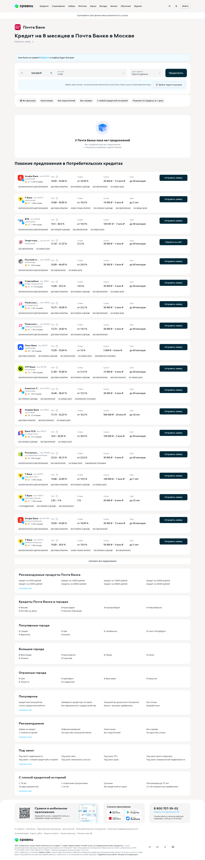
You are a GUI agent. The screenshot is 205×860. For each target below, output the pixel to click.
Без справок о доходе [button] (80, 187)
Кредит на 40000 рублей (115, 584)
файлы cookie (44, 852)
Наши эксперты (51, 833)
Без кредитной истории (115, 786)
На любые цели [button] (117, 187)
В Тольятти (24, 682)
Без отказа (151, 702)
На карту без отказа (155, 732)
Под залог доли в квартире (159, 756)
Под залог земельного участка (75, 759)
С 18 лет (23, 783)
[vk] (157, 847)
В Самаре (23, 631)
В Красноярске (68, 655)
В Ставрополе (68, 682)
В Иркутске (151, 678)
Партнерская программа (49, 829)
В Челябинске (110, 631)
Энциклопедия (22, 833)
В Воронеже (24, 634)
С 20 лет (65, 786)
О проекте (20, 829)
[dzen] (173, 847)
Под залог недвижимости (31, 756)
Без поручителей (112, 732)
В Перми (108, 655)
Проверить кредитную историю (76, 702)
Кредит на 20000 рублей (158, 580)
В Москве (23, 607)
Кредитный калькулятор (30, 702)
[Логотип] (24, 839)
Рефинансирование (70, 729)
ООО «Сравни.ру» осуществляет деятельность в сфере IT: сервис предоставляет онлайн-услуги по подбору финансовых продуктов (68, 845)
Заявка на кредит (27, 729)
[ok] (165, 847)
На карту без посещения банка (76, 732)
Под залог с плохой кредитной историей (38, 759)
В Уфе (64, 631)
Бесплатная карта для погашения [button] (33, 187)
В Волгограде (25, 655)
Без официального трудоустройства (78, 705)
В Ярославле (110, 678)
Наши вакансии (68, 833)
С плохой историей (28, 732)
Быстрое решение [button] (118, 377)
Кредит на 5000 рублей (30, 580)
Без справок (152, 729)
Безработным (153, 705)
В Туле (22, 678)
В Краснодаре (68, 607)
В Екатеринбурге (112, 607)
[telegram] (149, 847)
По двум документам (28, 786)
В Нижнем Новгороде (71, 611)
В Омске (150, 655)
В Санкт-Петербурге (156, 631)
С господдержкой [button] (26, 506)
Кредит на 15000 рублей (115, 580)
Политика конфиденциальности (122, 829)
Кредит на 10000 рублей (73, 580)
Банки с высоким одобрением (118, 705)
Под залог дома (111, 759)
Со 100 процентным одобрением (162, 786)
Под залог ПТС (111, 756)
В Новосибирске (154, 607)
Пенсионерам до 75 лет (157, 783)
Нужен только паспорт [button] (81, 208)
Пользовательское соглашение (91, 829)
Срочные (108, 783)
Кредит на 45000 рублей (158, 584)
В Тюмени (23, 658)
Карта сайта (36, 833)
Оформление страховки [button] (105, 356)
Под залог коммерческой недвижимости (165, 759)
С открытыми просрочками (74, 783)
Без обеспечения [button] (100, 187)
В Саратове (66, 658)
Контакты (30, 829)
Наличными (109, 729)
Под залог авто (68, 756)
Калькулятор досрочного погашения (121, 702)
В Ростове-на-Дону (28, 611)
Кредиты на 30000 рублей (73, 584)
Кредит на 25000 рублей (30, 584)
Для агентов (68, 829)
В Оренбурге (67, 678)
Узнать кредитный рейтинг (32, 705)
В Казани (65, 634)
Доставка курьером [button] (59, 187)
